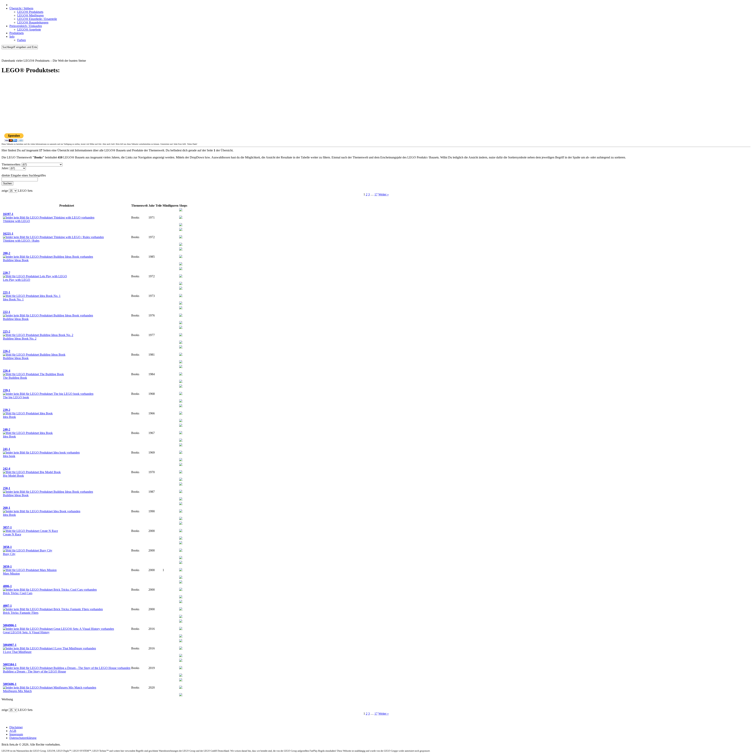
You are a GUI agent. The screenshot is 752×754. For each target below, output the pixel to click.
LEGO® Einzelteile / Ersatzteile (37, 19)
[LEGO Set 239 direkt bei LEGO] (180, 401)
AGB (12, 730)
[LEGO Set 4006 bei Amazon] (180, 589)
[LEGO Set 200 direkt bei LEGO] (180, 264)
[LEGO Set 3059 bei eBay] (180, 562)
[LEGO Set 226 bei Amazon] (180, 354)
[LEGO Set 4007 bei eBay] (180, 602)
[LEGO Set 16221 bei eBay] (180, 229)
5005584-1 (9, 664)
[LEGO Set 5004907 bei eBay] (180, 641)
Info (11, 36)
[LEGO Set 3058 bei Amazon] (180, 550)
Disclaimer (16, 727)
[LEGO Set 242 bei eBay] (180, 465)
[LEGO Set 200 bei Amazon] (180, 257)
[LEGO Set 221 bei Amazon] (180, 296)
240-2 (6, 429)
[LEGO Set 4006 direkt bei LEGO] (180, 597)
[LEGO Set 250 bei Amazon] (180, 492)
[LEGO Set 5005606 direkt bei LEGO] (180, 695)
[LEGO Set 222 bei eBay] (180, 308)
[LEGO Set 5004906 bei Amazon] (180, 629)
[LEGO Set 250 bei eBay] (180, 484)
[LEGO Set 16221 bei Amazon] (180, 237)
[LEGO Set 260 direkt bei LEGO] (180, 519)
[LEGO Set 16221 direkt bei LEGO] (180, 244)
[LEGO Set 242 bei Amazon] (180, 472)
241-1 (6, 449)
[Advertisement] (119, 105)
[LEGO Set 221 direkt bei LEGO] (180, 303)
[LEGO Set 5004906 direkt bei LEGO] (180, 636)
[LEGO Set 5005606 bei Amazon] (180, 687)
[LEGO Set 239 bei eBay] (180, 386)
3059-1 (7, 566)
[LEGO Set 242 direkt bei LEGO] (180, 479)
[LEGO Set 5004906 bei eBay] (180, 621)
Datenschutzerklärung (22, 738)
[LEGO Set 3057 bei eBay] (180, 523)
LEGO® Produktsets (30, 12)
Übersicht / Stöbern (21, 8)
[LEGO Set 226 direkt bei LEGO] (180, 362)
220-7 (6, 272)
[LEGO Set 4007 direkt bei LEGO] (180, 616)
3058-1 (7, 547)
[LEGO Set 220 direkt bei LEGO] (180, 284)
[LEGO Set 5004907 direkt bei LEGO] (180, 656)
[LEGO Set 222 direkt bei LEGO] (180, 323)
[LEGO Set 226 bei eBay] (180, 347)
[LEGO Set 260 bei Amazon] (180, 511)
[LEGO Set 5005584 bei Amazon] (180, 668)
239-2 (6, 409)
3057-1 (7, 527)
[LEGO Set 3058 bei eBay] (180, 543)
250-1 (6, 488)
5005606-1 (9, 684)
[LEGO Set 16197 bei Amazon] (180, 217)
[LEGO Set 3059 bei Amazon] (180, 570)
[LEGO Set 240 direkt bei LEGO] (180, 440)
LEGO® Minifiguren (30, 15)
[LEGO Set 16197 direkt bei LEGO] (180, 225)
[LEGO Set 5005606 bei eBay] (180, 680)
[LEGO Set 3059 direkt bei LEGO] (180, 577)
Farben (21, 40)
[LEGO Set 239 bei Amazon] (180, 394)
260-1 (6, 507)
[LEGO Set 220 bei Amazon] (180, 276)
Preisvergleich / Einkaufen (25, 26)
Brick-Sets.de (10, 54)
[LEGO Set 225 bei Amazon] (180, 335)
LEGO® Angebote (29, 29)
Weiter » (383, 194)
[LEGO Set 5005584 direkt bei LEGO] (180, 675)
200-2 (6, 253)
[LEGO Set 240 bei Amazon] (180, 433)
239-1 (6, 390)
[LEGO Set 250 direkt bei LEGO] (180, 499)
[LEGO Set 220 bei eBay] (180, 269)
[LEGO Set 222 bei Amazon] (180, 315)
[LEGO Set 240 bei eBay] (180, 425)
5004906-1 (9, 625)
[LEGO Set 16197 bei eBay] (180, 210)
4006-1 (7, 586)
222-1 (6, 312)
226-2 (6, 351)
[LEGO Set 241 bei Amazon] (180, 452)
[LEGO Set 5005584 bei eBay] (180, 660)
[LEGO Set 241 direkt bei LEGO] (180, 460)
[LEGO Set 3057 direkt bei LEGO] (180, 538)
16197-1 (8, 214)
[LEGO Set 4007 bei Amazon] (180, 609)
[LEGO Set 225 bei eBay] (180, 327)
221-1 (6, 292)
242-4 (6, 468)
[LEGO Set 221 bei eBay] (180, 288)
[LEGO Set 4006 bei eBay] (180, 582)
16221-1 (8, 233)
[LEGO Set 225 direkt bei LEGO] (180, 342)
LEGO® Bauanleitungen (32, 22)
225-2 (6, 331)
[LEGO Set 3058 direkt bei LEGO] (180, 558)
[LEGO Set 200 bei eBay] (180, 249)
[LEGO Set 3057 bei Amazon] (180, 531)
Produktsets (16, 33)
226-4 (6, 370)
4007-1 (7, 605)
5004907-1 (9, 644)
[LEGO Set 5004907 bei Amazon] (180, 648)
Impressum (16, 734)
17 (376, 194)
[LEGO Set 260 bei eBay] (180, 504)
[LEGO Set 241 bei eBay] (180, 445)
